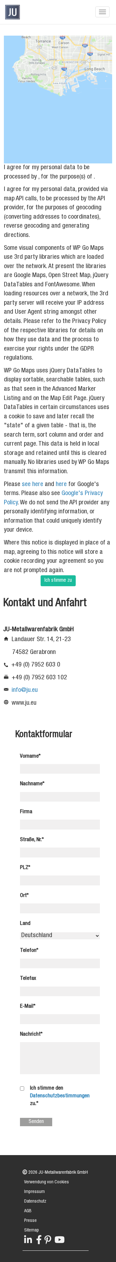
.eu (34, 690)
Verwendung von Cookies (46, 1182)
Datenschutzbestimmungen (60, 1096)
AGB (28, 1211)
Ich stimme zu (58, 580)
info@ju (21, 690)
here (61, 485)
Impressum (34, 1192)
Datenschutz (35, 1201)
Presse (30, 1221)
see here (32, 485)
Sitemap (31, 1230)
